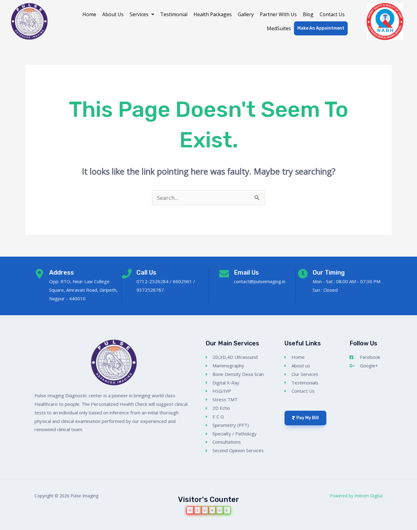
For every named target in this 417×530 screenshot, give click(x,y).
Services (139, 14)
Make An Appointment (320, 28)
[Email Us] (224, 274)
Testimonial (173, 14)
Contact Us (332, 14)
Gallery (246, 14)
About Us (113, 14)
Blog (308, 14)
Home (89, 14)
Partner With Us (278, 14)
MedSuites (279, 28)
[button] (142, 14)
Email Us (246, 272)
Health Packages (213, 14)
